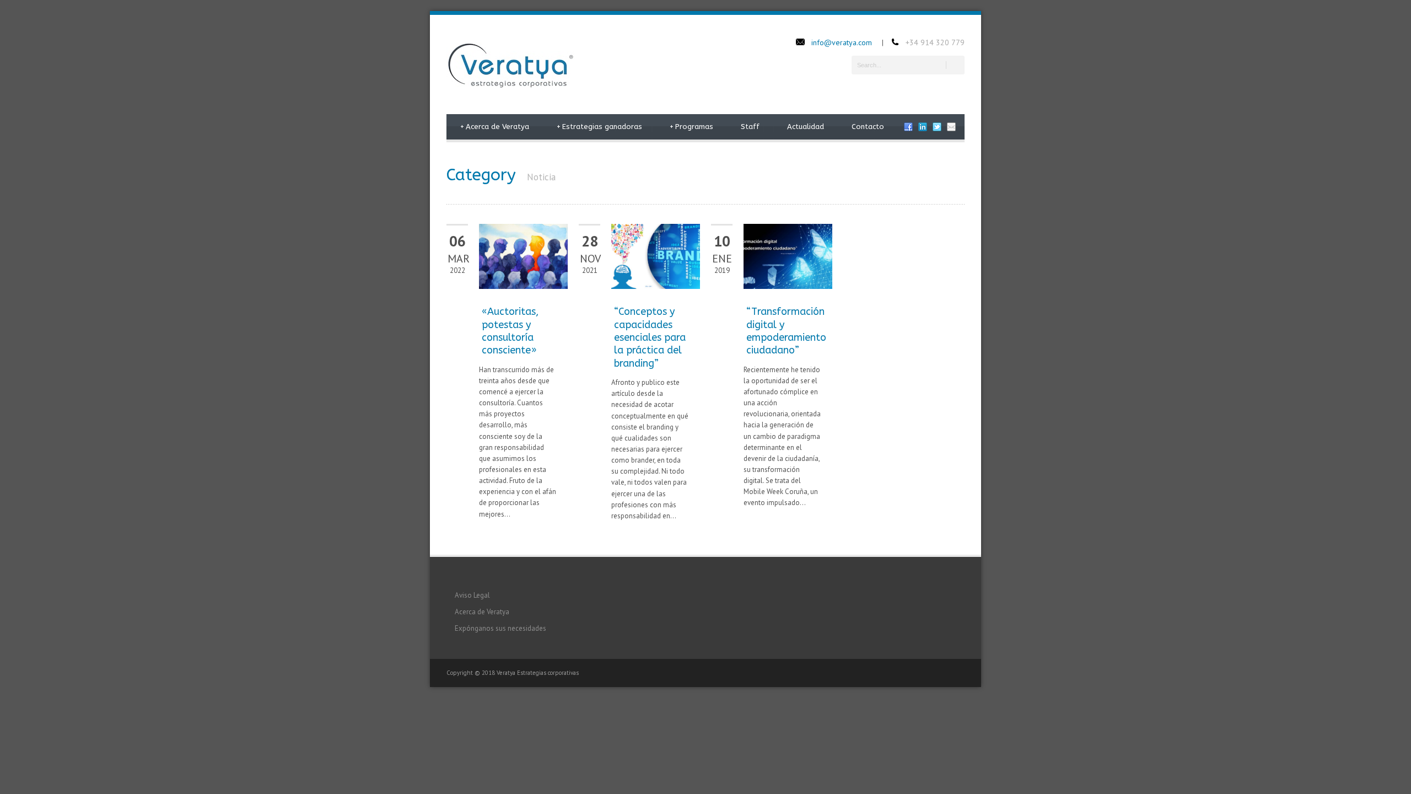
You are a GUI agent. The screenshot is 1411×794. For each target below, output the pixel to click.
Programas (691, 126)
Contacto (868, 126)
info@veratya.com (841, 42)
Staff (750, 126)
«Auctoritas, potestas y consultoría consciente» (510, 330)
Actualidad (805, 126)
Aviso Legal (472, 595)
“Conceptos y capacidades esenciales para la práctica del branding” (650, 337)
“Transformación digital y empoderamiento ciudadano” (786, 330)
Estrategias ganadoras (599, 126)
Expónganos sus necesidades (500, 628)
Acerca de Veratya (494, 126)
